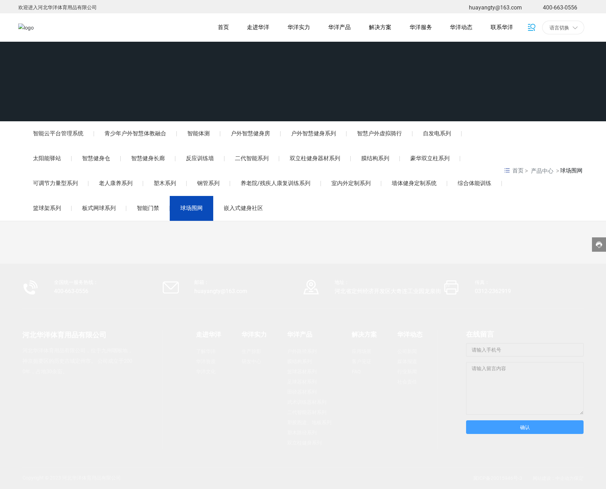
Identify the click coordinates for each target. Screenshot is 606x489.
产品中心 (542, 170)
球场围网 (191, 208)
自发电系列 (437, 133)
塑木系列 (165, 183)
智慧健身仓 (96, 158)
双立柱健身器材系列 (315, 158)
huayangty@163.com (495, 7)
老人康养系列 (116, 183)
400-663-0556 (560, 7)
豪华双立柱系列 (430, 158)
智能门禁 (148, 208)
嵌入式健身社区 (243, 208)
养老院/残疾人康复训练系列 (275, 183)
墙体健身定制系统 (414, 183)
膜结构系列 (375, 158)
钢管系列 (208, 183)
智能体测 (198, 133)
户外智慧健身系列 (313, 133)
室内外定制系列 (351, 183)
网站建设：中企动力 (553, 478)
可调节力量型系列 (55, 183)
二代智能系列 (252, 158)
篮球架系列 (47, 208)
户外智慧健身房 (250, 133)
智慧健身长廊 (148, 158)
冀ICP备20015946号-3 (497, 478)
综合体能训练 (474, 183)
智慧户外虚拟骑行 (379, 133)
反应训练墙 (200, 158)
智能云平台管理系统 (58, 133)
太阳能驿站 (47, 158)
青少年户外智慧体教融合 (135, 133)
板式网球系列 (99, 208)
